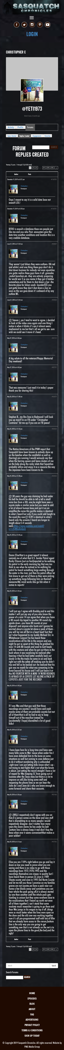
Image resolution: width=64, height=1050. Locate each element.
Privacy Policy (32, 1025)
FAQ (32, 1014)
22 (48, 168)
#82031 (54, 535)
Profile (20, 127)
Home (32, 993)
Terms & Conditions (32, 1030)
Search (54, 965)
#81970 (54, 685)
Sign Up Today (32, 1035)
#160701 (54, 209)
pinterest (40, 25)
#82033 (54, 476)
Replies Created (24, 136)
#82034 (54, 429)
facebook (16, 25)
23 (52, 168)
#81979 (54, 591)
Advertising (32, 1019)
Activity (11, 127)
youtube (47, 25)
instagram (32, 25)
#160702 (54, 179)
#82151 (54, 367)
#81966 (54, 842)
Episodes (32, 998)
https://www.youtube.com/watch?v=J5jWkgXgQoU (26, 527)
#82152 (54, 338)
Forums (30, 127)
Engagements (37, 136)
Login (32, 34)
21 (44, 168)
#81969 (54, 730)
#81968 (54, 794)
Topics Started (11, 136)
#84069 (54, 244)
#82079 (54, 396)
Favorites (47, 136)
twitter (24, 25)
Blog (32, 1003)
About (32, 1009)
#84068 (54, 300)
